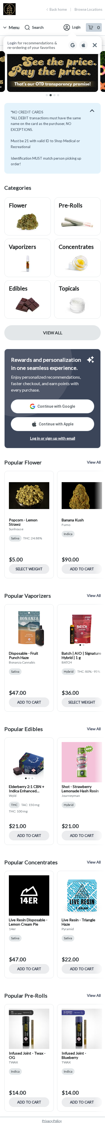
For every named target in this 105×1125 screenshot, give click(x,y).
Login (76, 27)
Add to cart (82, 569)
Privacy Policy (52, 1121)
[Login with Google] (72, 45)
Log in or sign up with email (52, 438)
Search (38, 27)
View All (52, 332)
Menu (14, 27)
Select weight (29, 569)
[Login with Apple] (83, 45)
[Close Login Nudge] (94, 45)
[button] (52, 45)
